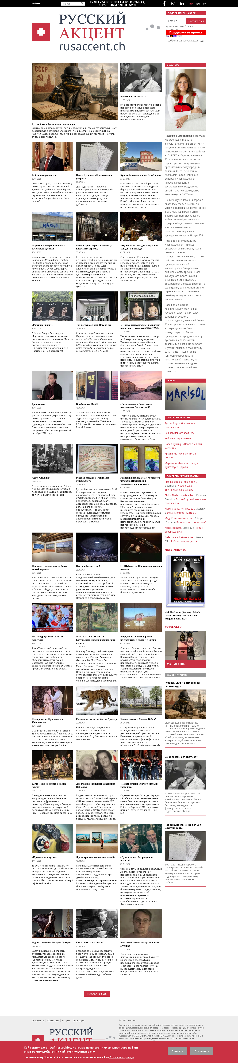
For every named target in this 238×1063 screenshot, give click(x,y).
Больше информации (121, 1057)
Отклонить (201, 1051)
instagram (173, 3)
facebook (164, 3)
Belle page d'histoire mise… (180, 537)
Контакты (53, 1020)
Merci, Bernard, (173, 527)
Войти (36, 3)
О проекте (38, 1020)
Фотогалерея (173, 626)
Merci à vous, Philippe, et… (180, 508)
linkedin (182, 3)
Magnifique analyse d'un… (179, 518)
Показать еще (96, 993)
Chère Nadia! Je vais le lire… (180, 495)
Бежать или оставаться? (179, 432)
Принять (177, 1051)
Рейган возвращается (178, 438)
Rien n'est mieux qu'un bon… (181, 481)
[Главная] (97, 31)
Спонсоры (79, 1020)
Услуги (66, 1020)
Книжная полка (175, 550)
